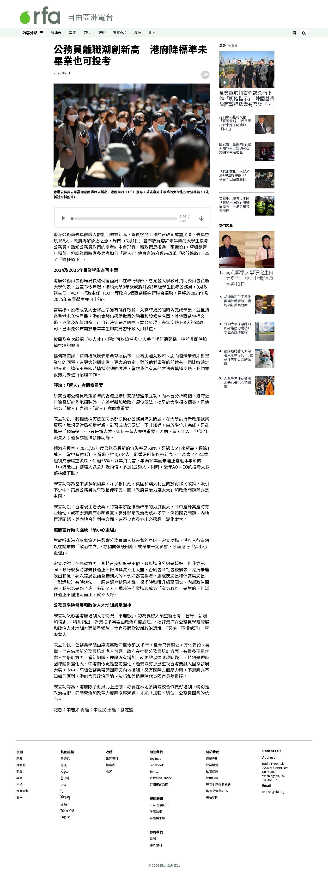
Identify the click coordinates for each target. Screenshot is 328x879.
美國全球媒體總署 (218, 784)
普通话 (65, 758)
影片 (152, 32)
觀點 (101, 32)
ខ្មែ (62, 791)
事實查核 (120, 32)
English (66, 816)
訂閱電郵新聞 (159, 784)
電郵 (153, 838)
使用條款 (212, 778)
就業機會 (212, 765)
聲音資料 (22, 791)
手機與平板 (157, 818)
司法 (87, 32)
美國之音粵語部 (217, 791)
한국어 (65, 778)
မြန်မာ (65, 771)
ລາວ (63, 784)
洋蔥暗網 (156, 811)
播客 (109, 771)
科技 (137, 32)
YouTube (156, 758)
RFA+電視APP (159, 805)
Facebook (157, 765)
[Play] (65, 218)
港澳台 (56, 32)
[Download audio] (201, 218)
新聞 (19, 758)
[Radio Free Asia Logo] (66, 14)
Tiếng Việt (67, 810)
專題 (72, 32)
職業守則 (212, 758)
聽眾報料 (156, 845)
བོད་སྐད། (65, 797)
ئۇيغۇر (65, 803)
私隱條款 (212, 771)
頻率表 (110, 765)
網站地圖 (212, 797)
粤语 (64, 765)
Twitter (155, 771)
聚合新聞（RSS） (162, 778)
